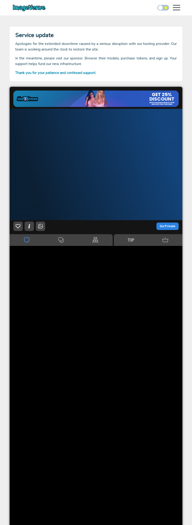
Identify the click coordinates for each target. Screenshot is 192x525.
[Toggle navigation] (176, 8)
